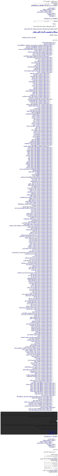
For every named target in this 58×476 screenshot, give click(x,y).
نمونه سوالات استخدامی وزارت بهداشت (42, 365)
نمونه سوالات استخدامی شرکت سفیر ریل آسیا (41, 274)
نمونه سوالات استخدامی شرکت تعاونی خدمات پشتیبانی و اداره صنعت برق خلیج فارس (32, 252)
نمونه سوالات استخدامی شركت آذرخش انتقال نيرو (40, 221)
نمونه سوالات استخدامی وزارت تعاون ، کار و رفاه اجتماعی (38, 366)
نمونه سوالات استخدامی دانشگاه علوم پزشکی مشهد (42, 388)
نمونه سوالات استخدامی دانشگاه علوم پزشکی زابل (40, 156)
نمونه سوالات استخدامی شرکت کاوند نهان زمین (41, 292)
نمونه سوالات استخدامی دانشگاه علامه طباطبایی (40, 142)
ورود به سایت (54, 460)
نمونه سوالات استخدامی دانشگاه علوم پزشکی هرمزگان (39, 167)
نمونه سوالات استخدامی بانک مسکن (40, 93)
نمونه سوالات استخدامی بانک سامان (40, 82)
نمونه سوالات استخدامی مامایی (44, 335)
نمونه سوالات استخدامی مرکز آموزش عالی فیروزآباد (39, 339)
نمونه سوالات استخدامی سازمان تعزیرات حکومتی (40, 198)
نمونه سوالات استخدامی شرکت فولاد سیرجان (41, 286)
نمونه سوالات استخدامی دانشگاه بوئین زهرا (42, 139)
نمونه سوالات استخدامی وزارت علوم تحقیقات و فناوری (39, 374)
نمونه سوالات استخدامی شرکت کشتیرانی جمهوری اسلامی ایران (37, 294)
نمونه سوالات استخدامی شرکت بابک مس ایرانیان (40, 233)
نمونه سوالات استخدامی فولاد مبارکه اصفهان (41, 327)
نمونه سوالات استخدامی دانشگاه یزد (43, 173)
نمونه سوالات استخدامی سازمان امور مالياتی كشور (40, 185)
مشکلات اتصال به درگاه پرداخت (44, 12)
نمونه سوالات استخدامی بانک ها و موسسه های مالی (40, 99)
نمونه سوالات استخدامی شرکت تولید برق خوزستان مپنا (39, 264)
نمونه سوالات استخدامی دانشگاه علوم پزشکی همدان (42, 391)
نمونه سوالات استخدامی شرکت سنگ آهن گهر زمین (40, 275)
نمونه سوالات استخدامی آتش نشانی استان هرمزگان (40, 51)
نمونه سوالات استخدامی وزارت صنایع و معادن (41, 372)
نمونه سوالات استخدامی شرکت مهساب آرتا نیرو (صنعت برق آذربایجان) (35, 307)
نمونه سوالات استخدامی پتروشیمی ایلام (42, 119)
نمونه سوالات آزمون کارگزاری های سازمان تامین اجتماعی (38, 405)
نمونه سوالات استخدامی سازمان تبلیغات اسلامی (40, 195)
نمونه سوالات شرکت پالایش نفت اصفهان (42, 381)
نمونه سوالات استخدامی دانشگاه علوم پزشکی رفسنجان (39, 155)
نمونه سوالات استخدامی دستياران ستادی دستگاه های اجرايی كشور (36, 177)
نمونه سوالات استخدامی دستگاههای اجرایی (42, 175)
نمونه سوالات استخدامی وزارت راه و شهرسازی (41, 370)
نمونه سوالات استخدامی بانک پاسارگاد (40, 78)
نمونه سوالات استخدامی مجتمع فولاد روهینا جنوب (40, 338)
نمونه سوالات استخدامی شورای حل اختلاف (42, 321)
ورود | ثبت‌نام (54, 2)
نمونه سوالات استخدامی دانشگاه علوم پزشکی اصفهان (39, 151)
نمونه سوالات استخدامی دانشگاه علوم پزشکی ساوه (40, 158)
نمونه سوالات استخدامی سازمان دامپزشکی (42, 205)
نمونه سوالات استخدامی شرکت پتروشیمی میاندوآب (40, 247)
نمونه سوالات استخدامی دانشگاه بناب (43, 138)
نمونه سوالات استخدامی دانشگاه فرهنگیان (42, 170)
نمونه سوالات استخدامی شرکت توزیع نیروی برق (40, 259)
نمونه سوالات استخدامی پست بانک (44, 127)
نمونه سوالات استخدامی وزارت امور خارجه (42, 364)
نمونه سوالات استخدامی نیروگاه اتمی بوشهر (41, 356)
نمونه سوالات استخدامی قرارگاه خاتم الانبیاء (41, 329)
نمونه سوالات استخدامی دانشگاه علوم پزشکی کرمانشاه (39, 163)
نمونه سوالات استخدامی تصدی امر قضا (43, 132)
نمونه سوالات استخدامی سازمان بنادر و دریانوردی (40, 189)
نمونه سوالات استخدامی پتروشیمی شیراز (42, 121)
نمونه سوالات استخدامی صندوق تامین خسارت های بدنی (39, 323)
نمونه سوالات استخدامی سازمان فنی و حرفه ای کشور (39, 213)
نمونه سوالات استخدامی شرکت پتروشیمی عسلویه (40, 245)
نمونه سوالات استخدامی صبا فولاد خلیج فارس (41, 322)
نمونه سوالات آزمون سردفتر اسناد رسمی (42, 400)
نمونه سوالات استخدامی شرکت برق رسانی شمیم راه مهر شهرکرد (36, 234)
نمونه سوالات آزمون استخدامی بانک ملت (39, 73)
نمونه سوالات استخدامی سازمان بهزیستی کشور (40, 190)
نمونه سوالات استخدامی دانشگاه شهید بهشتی (41, 140)
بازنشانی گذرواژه (53, 458)
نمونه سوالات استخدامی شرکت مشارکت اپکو (41, 304)
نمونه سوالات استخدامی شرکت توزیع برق (42, 256)
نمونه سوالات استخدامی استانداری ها (43, 61)
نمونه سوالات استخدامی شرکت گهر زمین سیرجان (40, 298)
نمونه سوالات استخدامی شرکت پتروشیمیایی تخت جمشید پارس (37, 248)
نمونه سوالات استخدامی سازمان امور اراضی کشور (40, 183)
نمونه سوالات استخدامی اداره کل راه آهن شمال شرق (39, 57)
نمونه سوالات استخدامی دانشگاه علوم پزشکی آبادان (40, 147)
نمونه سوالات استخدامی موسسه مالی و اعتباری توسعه (39, 352)
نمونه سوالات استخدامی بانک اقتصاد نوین (39, 76)
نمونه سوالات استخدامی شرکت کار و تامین (42, 291)
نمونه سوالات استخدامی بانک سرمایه (40, 85)
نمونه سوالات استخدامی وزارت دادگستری (42, 368)
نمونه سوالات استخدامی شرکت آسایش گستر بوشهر (40, 226)
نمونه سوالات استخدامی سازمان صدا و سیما (41, 210)
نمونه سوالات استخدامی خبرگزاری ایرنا (43, 135)
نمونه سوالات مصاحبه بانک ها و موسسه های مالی (40, 409)
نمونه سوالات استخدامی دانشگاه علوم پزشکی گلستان (39, 164)
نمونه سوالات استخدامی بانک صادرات (43, 65)
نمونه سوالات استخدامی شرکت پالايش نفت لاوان (40, 239)
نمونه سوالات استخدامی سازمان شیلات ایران (41, 209)
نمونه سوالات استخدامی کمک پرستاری (43, 333)
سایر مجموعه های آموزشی (48, 42)
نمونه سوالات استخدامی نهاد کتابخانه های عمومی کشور (39, 354)
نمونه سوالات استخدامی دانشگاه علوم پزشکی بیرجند (39, 154)
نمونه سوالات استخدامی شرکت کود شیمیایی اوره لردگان (38, 295)
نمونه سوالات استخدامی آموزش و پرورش (42, 54)
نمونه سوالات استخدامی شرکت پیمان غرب (42, 249)
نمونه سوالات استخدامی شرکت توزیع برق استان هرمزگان (38, 257)
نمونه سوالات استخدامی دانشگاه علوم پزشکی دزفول (42, 385)
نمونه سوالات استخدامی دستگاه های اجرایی (42, 174)
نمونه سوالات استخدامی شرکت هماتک (43, 315)
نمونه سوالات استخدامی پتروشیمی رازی (42, 120)
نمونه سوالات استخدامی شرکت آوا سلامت (42, 230)
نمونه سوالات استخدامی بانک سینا (41, 86)
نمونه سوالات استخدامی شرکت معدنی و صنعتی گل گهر (39, 306)
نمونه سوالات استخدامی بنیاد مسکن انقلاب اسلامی (40, 105)
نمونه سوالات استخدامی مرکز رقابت (43, 342)
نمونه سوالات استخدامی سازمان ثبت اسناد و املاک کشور (38, 201)
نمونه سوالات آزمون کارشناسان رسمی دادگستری (40, 403)
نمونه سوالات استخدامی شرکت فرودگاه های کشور (40, 280)
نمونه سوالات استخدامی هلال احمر (44, 358)
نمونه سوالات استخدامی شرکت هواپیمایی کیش (41, 317)
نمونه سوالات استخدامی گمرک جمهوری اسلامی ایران (39, 334)
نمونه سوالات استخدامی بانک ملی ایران (40, 103)
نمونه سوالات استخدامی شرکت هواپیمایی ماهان (41, 318)
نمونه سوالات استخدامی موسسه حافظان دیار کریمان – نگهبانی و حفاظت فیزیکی (33, 348)
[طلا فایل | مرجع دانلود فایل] (50, 18)
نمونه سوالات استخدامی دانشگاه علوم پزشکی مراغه (39, 166)
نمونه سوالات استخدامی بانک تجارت (40, 80)
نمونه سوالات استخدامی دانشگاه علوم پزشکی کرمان (42, 387)
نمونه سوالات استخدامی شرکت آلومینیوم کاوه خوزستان (39, 229)
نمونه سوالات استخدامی (49, 43)
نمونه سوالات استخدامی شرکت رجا (43, 271)
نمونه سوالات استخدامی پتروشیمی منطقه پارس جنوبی (39, 125)
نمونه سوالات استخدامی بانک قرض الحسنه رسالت (37, 90)
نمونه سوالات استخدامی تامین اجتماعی (43, 131)
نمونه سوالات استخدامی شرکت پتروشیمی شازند (40, 244)
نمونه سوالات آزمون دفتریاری (45, 399)
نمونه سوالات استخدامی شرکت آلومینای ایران (41, 228)
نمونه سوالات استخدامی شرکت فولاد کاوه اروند (41, 290)
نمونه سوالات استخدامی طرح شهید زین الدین (41, 326)
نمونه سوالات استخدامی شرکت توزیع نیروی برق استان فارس (37, 260)
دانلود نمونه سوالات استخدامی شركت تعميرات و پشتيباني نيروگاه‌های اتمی (34, 45)
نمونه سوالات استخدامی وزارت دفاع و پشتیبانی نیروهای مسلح (37, 369)
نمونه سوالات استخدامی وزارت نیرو (43, 379)
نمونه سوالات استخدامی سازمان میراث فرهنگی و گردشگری (38, 218)
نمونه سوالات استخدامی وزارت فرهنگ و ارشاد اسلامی (39, 376)
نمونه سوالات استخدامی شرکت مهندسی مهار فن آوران (39, 309)
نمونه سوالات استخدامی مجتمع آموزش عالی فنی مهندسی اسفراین (36, 337)
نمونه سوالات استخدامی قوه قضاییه (43, 331)
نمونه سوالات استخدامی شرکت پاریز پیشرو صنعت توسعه (38, 237)
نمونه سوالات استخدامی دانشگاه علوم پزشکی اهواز (43, 383)
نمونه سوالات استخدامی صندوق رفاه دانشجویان (41, 325)
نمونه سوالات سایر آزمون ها (48, 395)
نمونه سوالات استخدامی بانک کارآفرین (43, 68)
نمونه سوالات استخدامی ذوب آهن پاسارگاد (42, 182)
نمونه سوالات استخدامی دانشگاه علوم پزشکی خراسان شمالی (40, 384)
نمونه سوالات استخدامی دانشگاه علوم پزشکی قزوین (39, 160)
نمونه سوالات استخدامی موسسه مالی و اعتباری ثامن (39, 353)
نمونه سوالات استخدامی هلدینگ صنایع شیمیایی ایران (40, 360)
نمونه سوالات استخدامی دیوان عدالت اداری (42, 179)
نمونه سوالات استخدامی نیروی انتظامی (43, 357)
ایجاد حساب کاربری (53, 471)
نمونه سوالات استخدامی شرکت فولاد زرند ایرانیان (40, 282)
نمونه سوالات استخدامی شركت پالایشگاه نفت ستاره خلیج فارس (37, 222)
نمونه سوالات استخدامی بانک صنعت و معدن (39, 89)
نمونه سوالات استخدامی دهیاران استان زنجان (41, 178)
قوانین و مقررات (51, 13)
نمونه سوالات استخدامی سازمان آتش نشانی (44, 392)
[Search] (33, 4)
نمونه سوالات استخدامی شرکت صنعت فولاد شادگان (39, 279)
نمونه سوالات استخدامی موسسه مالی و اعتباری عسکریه (35, 96)
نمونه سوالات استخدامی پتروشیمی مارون (42, 124)
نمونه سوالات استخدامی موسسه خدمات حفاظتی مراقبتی (38, 350)
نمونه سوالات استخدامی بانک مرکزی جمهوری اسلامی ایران (38, 70)
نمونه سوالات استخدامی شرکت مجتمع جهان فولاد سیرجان (38, 300)
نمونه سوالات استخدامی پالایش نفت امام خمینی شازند (39, 111)
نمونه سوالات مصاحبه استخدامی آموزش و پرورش (40, 408)
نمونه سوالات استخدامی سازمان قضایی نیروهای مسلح (39, 214)
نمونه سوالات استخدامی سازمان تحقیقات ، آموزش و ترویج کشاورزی (36, 197)
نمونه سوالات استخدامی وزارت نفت (43, 377)
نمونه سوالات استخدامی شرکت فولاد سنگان (41, 284)
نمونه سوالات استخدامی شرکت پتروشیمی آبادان (40, 243)
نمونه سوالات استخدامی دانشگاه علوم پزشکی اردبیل (39, 148)
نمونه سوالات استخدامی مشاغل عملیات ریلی (41, 344)
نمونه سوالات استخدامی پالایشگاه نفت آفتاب (41, 112)
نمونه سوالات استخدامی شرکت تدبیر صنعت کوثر (40, 251)
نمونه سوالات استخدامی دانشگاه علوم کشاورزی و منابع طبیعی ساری (36, 169)
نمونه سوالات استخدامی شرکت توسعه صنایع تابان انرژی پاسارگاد (36, 263)
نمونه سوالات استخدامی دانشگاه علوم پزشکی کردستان (39, 162)
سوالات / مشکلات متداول (49, 9)
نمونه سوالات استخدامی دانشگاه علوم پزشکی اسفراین (39, 150)
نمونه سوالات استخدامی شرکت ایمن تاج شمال (41, 232)
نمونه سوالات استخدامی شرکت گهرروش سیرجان (40, 299)
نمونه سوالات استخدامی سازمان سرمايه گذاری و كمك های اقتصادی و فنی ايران (33, 208)
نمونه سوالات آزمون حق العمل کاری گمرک (42, 397)
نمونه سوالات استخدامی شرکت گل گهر (42, 296)
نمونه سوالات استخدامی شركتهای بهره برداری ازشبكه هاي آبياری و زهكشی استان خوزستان (30, 225)
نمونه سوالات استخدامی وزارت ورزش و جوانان (41, 380)
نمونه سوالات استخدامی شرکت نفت (43, 310)
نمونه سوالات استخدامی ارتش (45, 60)
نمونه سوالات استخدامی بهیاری (44, 107)
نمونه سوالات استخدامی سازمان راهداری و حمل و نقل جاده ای (37, 206)
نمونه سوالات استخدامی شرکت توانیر (43, 255)
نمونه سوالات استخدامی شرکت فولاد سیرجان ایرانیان (39, 287)
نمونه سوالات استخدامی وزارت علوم (43, 373)
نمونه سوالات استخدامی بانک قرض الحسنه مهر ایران (39, 66)
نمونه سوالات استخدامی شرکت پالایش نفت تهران (40, 240)
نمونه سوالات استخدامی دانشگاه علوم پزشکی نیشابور (42, 389)
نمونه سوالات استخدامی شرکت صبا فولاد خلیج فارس (39, 278)
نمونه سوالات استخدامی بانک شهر (41, 88)
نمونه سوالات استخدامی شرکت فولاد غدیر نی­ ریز (40, 288)
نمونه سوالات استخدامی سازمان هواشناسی (42, 220)
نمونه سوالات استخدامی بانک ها (44, 72)
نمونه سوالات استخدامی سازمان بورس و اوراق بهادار (39, 191)
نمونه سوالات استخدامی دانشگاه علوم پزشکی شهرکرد (36, 146)
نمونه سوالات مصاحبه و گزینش (47, 407)
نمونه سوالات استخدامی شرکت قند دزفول (45, 393)
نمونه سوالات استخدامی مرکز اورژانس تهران (41, 341)
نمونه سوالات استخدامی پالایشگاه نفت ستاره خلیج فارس (38, 113)
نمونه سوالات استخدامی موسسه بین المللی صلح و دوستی (38, 346)
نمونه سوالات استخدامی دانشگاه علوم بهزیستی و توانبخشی (38, 143)
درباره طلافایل (51, 14)
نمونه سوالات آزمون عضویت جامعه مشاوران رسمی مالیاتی (38, 401)
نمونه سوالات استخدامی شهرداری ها (43, 319)
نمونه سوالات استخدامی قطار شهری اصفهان (41, 330)
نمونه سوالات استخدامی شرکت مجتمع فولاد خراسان (39, 302)
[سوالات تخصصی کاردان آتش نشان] (40, 28)
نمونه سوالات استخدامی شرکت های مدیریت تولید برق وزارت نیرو (36, 314)
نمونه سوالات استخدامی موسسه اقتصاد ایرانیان (41, 345)
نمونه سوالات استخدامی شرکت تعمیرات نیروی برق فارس (38, 253)
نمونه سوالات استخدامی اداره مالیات (43, 58)
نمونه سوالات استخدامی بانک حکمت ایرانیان (39, 81)
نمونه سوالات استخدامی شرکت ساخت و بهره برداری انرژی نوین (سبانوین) (34, 272)
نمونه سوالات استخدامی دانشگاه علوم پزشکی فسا (40, 159)
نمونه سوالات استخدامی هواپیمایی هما (43, 361)
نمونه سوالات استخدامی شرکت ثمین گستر (42, 265)
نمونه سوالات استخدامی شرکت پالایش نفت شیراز (40, 241)
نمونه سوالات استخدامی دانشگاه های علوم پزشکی (40, 171)
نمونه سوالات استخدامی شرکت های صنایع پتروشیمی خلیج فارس (37, 313)
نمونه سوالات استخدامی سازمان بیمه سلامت (41, 193)
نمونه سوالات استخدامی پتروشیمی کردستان (41, 123)
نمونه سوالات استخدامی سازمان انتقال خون (41, 186)
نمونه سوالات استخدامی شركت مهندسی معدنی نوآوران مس (38, 224)
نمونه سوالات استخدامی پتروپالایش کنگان (42, 115)
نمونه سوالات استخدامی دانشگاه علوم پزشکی (41, 144)
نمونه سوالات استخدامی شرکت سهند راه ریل (41, 276)
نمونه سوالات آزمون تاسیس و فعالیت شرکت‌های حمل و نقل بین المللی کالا (34, 396)
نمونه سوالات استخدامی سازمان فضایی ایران (41, 212)
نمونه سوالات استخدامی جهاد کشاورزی (43, 134)
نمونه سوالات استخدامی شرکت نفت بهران (42, 311)
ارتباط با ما (52, 16)
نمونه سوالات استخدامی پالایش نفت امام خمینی (41, 109)
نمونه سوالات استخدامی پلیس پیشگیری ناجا (42, 129)
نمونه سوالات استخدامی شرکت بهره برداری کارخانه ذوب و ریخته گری (35, 236)
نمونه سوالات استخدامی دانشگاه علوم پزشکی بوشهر (39, 152)
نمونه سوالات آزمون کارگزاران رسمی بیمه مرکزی (40, 404)
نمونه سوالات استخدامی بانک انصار (44, 64)
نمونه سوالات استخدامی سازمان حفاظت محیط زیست (39, 202)
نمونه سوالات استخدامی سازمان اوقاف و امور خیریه (39, 187)
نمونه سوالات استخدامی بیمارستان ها (43, 108)
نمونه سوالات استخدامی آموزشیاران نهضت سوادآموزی (36, 55)
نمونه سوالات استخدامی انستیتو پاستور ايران (41, 62)
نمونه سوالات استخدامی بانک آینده (41, 74)
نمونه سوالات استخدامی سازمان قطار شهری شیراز (40, 216)
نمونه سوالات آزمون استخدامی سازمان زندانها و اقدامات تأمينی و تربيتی (35, 49)
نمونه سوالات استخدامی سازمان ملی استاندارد (41, 217)
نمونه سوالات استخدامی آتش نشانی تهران (42, 53)
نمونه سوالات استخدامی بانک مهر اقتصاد (39, 94)
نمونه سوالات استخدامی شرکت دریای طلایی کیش (40, 268)
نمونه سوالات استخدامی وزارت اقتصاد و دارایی (41, 362)
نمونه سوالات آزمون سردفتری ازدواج (43, 50)
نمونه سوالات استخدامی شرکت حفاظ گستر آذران (40, 267)
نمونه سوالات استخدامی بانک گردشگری (42, 69)
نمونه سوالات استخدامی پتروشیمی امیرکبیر (42, 117)
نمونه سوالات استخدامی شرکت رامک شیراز (41, 269)
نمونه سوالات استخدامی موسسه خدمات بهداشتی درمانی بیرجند (37, 349)
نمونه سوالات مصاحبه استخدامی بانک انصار (39, 97)
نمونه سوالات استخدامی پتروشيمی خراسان (42, 116)
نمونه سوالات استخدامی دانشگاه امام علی (42, 136)
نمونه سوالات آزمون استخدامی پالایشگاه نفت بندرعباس (39, 46)
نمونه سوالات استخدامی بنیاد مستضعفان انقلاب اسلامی (39, 104)
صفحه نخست (51, 8)
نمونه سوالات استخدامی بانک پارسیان (40, 77)
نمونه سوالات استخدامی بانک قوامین (40, 92)
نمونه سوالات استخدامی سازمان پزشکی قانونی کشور (39, 194)
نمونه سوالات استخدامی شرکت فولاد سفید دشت (40, 283)
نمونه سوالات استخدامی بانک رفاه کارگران (39, 101)
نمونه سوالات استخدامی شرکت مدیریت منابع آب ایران (39, 303)
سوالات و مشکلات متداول (46, 10)
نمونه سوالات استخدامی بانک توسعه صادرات (38, 100)
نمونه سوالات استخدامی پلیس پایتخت (43, 128)
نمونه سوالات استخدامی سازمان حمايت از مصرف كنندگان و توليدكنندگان (35, 204)
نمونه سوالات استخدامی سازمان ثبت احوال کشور (40, 199)
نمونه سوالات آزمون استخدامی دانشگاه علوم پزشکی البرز (38, 47)
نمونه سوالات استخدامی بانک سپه (41, 84)
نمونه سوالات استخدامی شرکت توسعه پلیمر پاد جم (40, 261)
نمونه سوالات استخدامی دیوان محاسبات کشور (41, 181)
